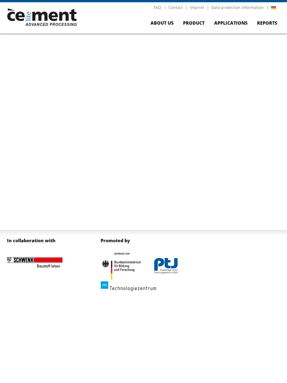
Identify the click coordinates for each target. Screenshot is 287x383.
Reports (267, 23)
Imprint (197, 7)
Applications (230, 23)
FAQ (157, 7)
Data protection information (237, 7)
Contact (175, 7)
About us (162, 23)
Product (194, 23)
